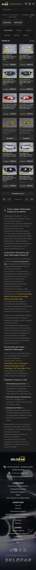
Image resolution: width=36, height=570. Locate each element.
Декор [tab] (16, 35)
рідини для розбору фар (13, 299)
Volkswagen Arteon (11, 363)
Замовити (10, 138)
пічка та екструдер (21, 296)
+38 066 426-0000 (18, 470)
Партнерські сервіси (18, 511)
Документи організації (18, 517)
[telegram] (11, 550)
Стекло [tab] (19, 30)
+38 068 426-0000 (26, 467)
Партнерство (18, 539)
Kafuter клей (9, 296)
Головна (4, 15)
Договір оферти (18, 530)
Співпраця (18, 536)
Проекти (18, 508)
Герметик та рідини (18, 492)
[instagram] (25, 550)
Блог (18, 542)
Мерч (18, 495)
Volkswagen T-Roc (23, 368)
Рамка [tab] (25, 35)
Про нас (18, 505)
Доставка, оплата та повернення (18, 514)
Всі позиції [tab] (8, 30)
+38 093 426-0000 (13, 467)
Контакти (18, 520)
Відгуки (18, 523)
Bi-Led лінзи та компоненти (18, 486)
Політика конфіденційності (18, 533)
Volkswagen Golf (10, 368)
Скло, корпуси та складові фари (18, 498)
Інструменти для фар (18, 489)
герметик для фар (24, 294)
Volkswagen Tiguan (18, 366)
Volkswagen (25, 15)
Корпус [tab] (28, 30)
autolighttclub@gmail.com (19, 477)
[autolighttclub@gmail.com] (8, 476)
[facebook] (20, 550)
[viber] (16, 550)
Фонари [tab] (7, 35)
